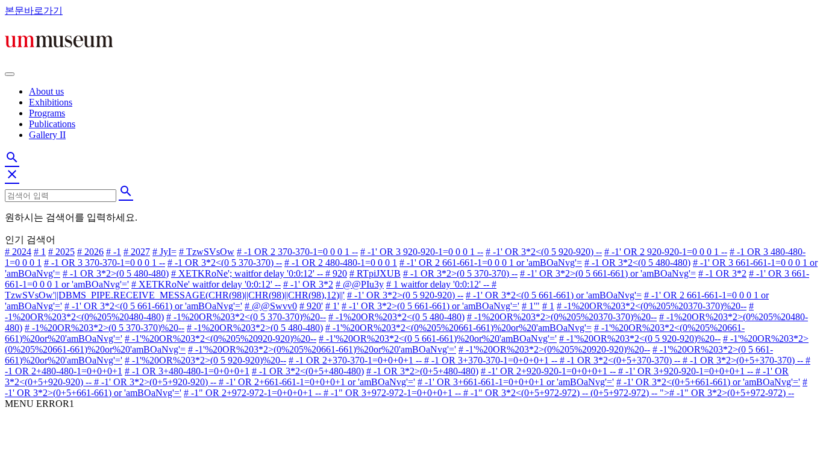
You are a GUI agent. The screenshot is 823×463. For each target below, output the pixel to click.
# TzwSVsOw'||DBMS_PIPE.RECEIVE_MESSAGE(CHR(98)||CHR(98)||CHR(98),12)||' (250, 289)
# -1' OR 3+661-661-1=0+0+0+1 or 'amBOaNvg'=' (516, 382)
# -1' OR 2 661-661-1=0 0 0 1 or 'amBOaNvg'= (490, 262)
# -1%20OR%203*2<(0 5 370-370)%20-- (246, 317)
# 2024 (18, 252)
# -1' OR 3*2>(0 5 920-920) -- (405, 295)
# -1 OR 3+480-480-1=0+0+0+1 (187, 371)
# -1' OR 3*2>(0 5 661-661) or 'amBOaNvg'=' (430, 306)
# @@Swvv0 (271, 306)
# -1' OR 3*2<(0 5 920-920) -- (544, 252)
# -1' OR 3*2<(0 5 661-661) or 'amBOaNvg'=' (153, 306)
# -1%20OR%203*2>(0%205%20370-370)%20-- (562, 317)
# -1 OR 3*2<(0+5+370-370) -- (621, 360)
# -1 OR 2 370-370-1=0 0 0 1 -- (297, 252)
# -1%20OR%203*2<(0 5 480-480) (396, 317)
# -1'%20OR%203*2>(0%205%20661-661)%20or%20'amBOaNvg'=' (322, 349)
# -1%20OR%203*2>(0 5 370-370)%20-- (104, 328)
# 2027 (137, 252)
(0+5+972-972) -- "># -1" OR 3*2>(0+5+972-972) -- (692, 393)
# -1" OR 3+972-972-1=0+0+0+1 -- (393, 393)
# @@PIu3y (360, 284)
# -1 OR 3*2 (722, 273)
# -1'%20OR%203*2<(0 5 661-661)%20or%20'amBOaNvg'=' (438, 338)
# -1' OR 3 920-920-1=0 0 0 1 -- (421, 252)
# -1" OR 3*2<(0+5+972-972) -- (526, 393)
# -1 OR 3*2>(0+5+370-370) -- (744, 360)
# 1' (332, 306)
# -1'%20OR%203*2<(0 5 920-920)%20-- (640, 338)
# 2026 (90, 252)
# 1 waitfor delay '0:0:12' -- (439, 284)
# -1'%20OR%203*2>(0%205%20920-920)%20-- (554, 349)
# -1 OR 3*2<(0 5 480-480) (637, 262)
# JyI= (164, 252)
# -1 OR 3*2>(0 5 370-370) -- (460, 273)
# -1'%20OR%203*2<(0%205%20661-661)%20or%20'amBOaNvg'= (458, 328)
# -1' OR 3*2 (308, 284)
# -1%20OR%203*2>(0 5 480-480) (255, 328)
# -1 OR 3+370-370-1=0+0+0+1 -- (492, 360)
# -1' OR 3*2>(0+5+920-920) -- (156, 382)
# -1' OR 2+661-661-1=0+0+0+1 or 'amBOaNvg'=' (317, 382)
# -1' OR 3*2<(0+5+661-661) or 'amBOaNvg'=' (708, 382)
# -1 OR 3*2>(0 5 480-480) (116, 273)
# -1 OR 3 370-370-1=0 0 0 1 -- (104, 262)
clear (12, 174)
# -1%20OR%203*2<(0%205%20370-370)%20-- (651, 306)
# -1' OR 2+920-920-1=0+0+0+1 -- (549, 371)
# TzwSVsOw (206, 252)
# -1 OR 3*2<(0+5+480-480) (308, 371)
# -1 (113, 252)
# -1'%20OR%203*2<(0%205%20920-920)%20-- (220, 338)
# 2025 (61, 252)
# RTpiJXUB (375, 273)
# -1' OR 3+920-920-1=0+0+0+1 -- (687, 371)
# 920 (336, 273)
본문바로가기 (34, 10)
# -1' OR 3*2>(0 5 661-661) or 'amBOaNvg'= (608, 273)
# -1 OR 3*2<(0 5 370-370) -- (224, 262)
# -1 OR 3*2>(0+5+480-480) (422, 371)
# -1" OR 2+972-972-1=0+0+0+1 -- (254, 393)
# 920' (311, 306)
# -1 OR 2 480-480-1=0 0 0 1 (340, 262)
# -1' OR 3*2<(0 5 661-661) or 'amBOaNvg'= (554, 295)
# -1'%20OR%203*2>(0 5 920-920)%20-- (205, 360)
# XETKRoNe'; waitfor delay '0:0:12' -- (248, 273)
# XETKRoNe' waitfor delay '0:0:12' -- (206, 284)
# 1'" (531, 306)
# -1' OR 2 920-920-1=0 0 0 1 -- (665, 252)
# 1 (40, 252)
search (12, 157)
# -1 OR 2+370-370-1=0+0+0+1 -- (356, 360)
